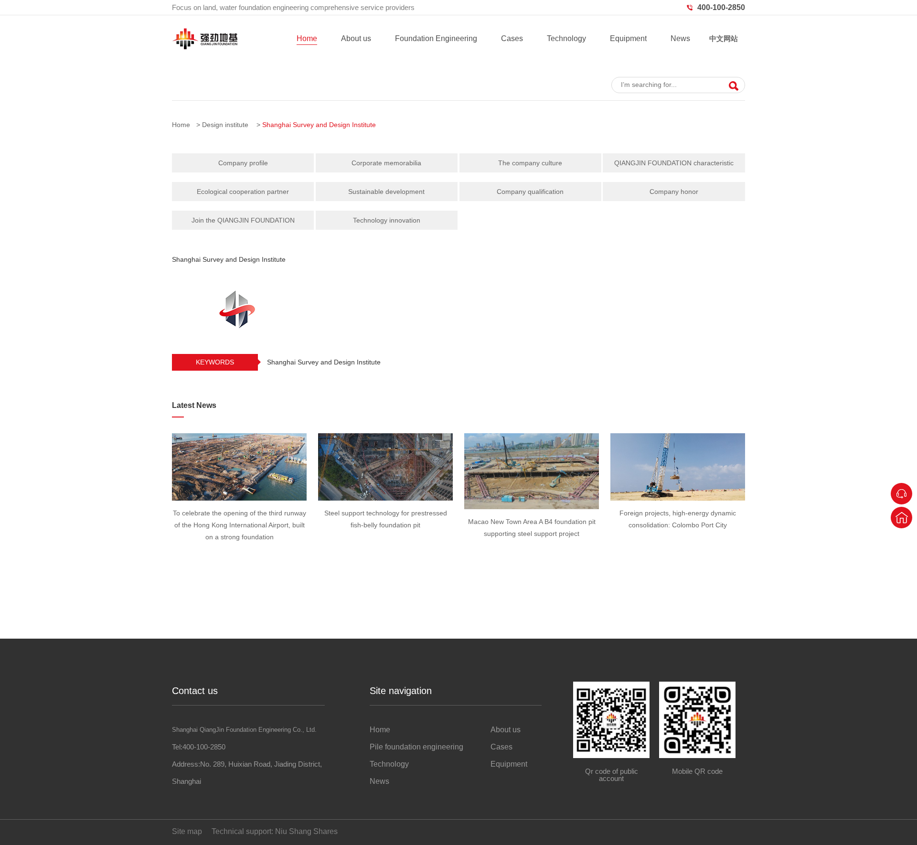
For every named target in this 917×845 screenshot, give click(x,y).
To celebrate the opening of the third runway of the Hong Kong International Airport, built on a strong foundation (239, 525)
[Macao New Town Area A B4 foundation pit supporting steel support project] (531, 471)
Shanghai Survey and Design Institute (319, 124)
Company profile (243, 163)
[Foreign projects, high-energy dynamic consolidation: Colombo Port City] (677, 467)
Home (307, 38)
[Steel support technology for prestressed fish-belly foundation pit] (385, 467)
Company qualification (530, 191)
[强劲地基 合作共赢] (458, 62)
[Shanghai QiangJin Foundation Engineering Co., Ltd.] (205, 47)
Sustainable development (386, 191)
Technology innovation (386, 220)
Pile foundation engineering (416, 747)
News (680, 38)
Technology (566, 38)
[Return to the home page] (901, 517)
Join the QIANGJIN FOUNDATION (243, 220)
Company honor (674, 191)
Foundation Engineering (436, 38)
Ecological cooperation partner (243, 191)
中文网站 (723, 38)
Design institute (225, 124)
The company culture (530, 163)
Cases (512, 38)
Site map (187, 831)
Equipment (628, 38)
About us (356, 38)
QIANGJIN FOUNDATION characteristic (674, 163)
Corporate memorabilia (386, 163)
